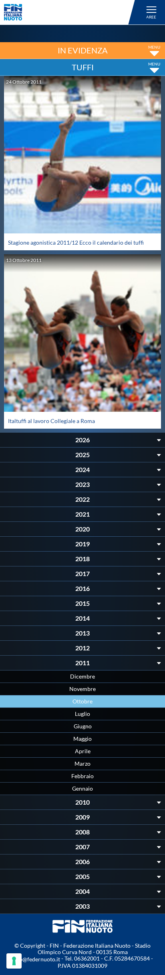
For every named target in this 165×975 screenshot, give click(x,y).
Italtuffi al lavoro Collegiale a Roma (51, 420)
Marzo (82, 763)
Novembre (82, 688)
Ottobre (82, 701)
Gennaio (82, 788)
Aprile (83, 751)
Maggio (82, 738)
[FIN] (70, 12)
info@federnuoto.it (36, 959)
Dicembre (82, 676)
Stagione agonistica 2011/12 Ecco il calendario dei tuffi (76, 242)
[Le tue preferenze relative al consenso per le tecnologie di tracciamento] (14, 961)
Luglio (82, 713)
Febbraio (82, 776)
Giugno (83, 726)
